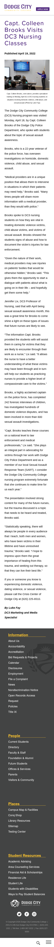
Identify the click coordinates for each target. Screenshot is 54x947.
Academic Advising (19, 861)
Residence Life (17, 878)
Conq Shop (15, 815)
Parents (12, 774)
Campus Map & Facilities (23, 809)
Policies (13, 706)
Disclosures (15, 668)
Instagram (34, 914)
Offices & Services (19, 769)
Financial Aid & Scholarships (25, 872)
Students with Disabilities (23, 888)
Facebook (26, 914)
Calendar (13, 662)
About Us (13, 641)
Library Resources (19, 820)
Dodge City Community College (18, 7)
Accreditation (16, 652)
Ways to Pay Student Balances (26, 894)
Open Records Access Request (21, 698)
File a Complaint (18, 679)
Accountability (16, 646)
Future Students (17, 763)
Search (37, 942)
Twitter (19, 914)
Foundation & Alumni (20, 758)
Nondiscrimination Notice (23, 690)
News (11, 684)
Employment (15, 673)
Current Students (18, 741)
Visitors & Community (21, 780)
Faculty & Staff (17, 752)
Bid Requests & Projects (22, 657)
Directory (13, 747)
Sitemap (13, 826)
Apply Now (43, 9)
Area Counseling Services (23, 867)
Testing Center (17, 831)
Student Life (15, 883)
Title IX (12, 712)
